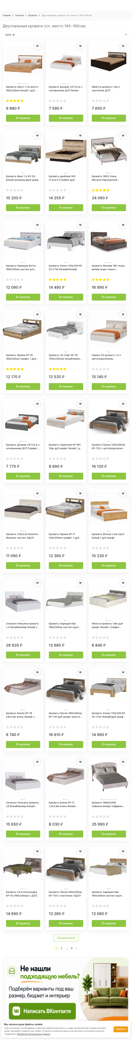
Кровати (32, 15)
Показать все (66, 938)
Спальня (19, 15)
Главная (7, 15)
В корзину (23, 118)
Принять (121, 1029)
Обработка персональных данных (33, 1034)
